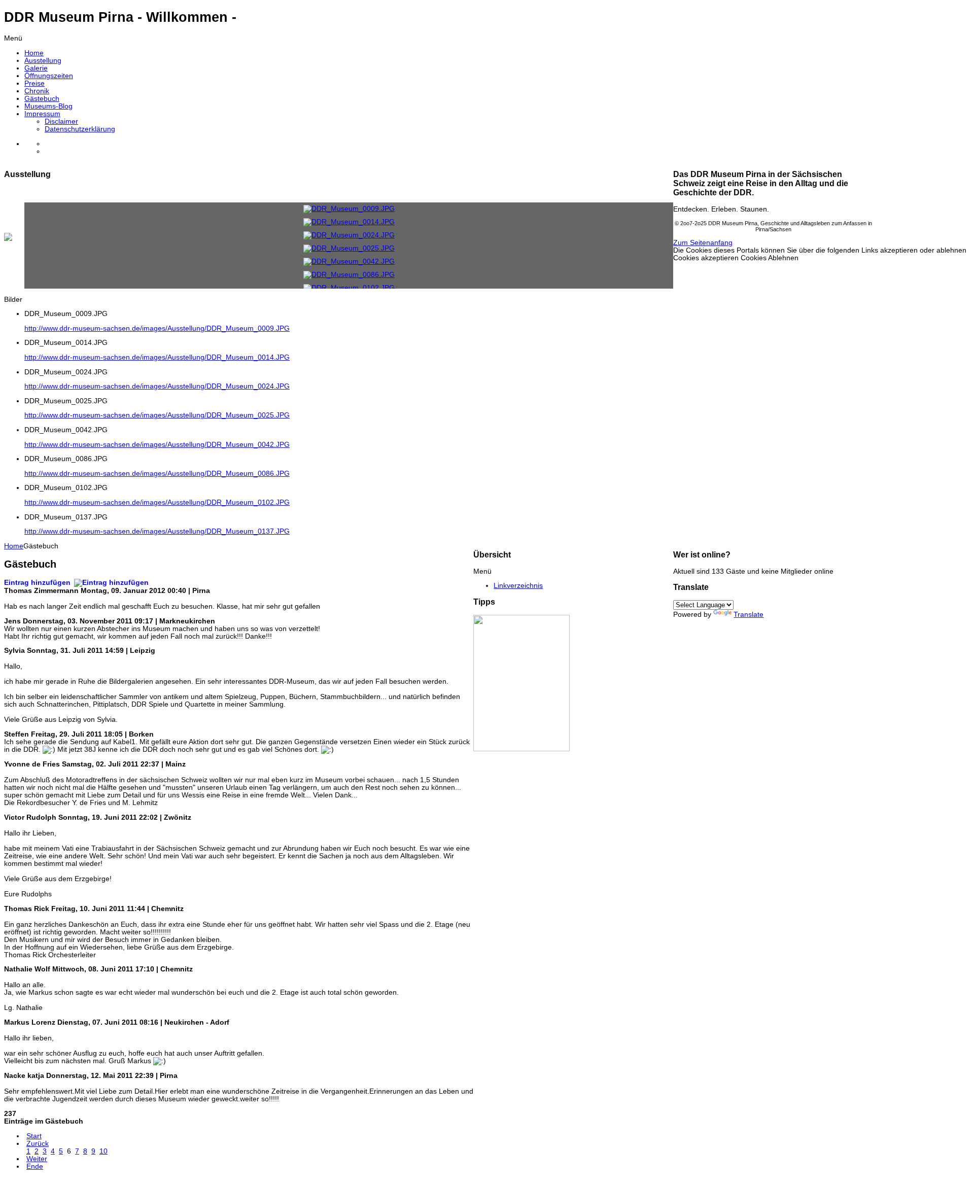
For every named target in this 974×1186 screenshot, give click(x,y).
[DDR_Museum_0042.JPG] (349, 261)
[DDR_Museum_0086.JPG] (349, 274)
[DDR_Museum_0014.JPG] (349, 222)
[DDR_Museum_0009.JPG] (349, 209)
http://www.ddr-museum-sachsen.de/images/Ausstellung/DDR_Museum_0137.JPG (157, 531)
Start (34, 1136)
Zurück (37, 1143)
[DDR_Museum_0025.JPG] (349, 248)
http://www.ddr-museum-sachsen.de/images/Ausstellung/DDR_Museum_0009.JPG (157, 328)
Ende (34, 1166)
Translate (748, 614)
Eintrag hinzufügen (38, 582)
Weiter (36, 1159)
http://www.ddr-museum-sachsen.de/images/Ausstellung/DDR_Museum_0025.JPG (157, 415)
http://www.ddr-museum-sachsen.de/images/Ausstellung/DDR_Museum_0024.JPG (157, 386)
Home (13, 546)
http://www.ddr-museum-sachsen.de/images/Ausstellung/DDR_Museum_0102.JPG (157, 502)
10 (103, 1151)
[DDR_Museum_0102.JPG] (349, 288)
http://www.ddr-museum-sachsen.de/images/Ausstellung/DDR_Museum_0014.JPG (157, 357)
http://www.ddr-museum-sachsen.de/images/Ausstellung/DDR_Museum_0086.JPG (157, 473)
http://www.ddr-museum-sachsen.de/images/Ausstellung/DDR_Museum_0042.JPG (157, 444)
